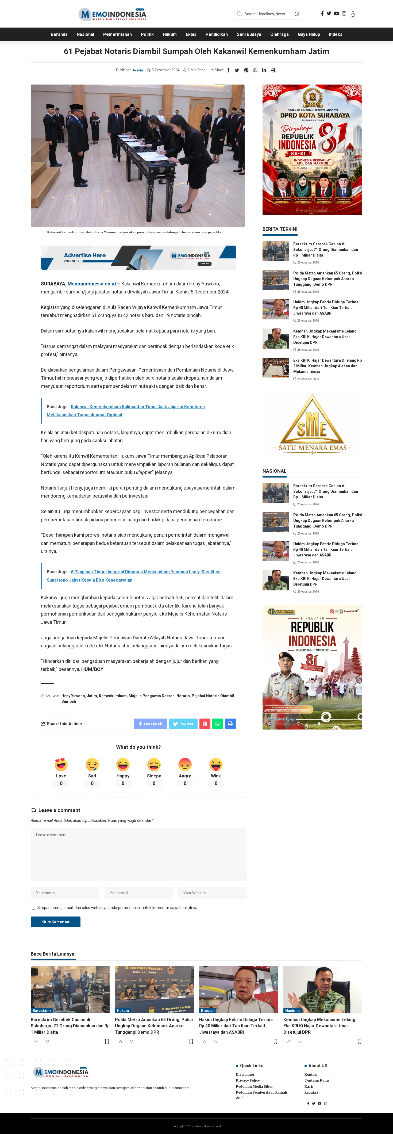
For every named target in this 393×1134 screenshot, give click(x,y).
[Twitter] (329, 13)
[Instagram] (344, 13)
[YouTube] (337, 13)
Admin (138, 70)
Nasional (292, 1011)
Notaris (183, 696)
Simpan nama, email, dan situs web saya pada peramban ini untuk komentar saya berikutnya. (117, 908)
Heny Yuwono (73, 696)
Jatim (92, 696)
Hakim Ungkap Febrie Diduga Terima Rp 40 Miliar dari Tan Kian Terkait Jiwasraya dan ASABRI (326, 307)
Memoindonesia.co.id (92, 284)
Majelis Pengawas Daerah (152, 696)
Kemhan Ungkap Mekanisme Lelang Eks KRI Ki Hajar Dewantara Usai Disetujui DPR (325, 337)
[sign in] (353, 14)
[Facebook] (322, 13)
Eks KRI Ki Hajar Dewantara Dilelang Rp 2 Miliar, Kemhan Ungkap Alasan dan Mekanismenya (327, 365)
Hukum (123, 1011)
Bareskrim (42, 1011)
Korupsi (207, 1011)
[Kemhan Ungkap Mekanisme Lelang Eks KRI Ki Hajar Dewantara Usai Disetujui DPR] (276, 339)
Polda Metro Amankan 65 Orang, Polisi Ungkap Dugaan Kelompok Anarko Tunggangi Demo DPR (327, 278)
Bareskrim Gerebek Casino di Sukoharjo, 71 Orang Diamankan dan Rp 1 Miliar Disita (325, 249)
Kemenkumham (113, 696)
